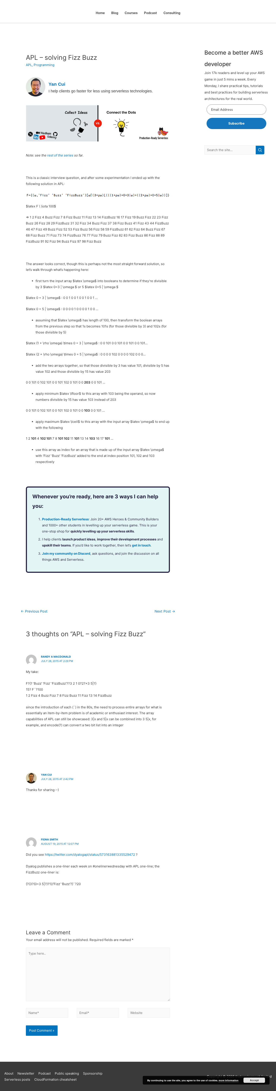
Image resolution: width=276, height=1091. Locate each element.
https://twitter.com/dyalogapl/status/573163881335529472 (90, 855)
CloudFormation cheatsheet (55, 1079)
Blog (114, 13)
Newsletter (25, 1073)
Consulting (171, 13)
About (8, 1073)
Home (100, 13)
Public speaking (67, 1073)
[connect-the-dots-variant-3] (98, 123)
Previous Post (34, 611)
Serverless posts (17, 1079)
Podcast (150, 13)
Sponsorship (92, 1073)
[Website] (149, 1014)
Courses (131, 13)
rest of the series (60, 155)
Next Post (165, 611)
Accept (254, 1080)
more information (228, 1080)
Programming (44, 65)
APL (29, 65)
